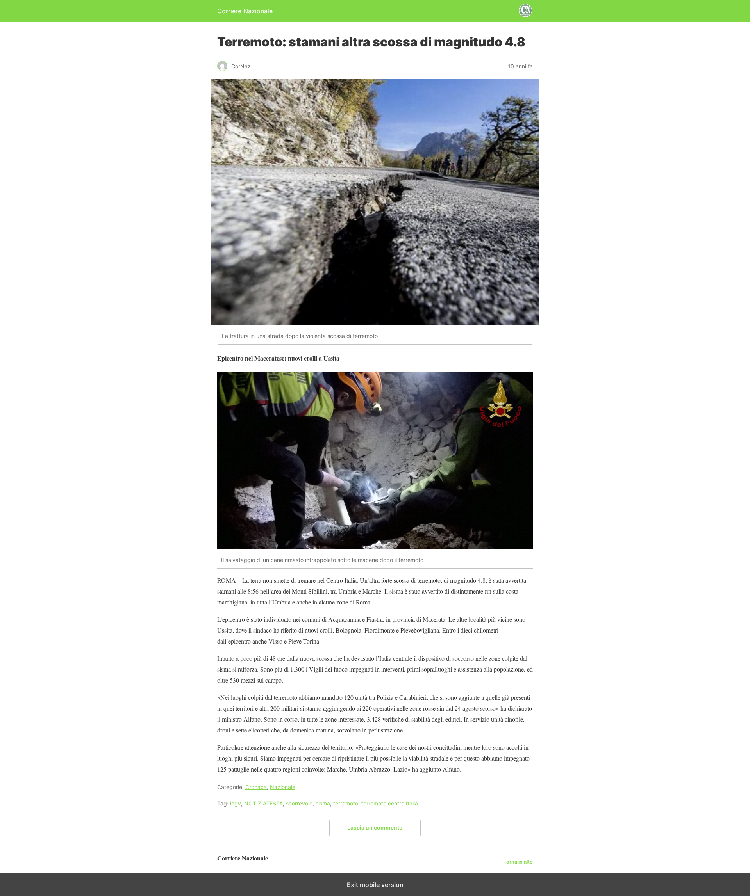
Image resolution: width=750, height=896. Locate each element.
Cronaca (256, 787)
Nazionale (282, 787)
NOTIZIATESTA (263, 803)
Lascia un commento (375, 827)
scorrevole (299, 803)
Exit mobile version (375, 885)
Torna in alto (518, 862)
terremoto (345, 803)
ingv (235, 803)
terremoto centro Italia (389, 803)
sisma (323, 803)
